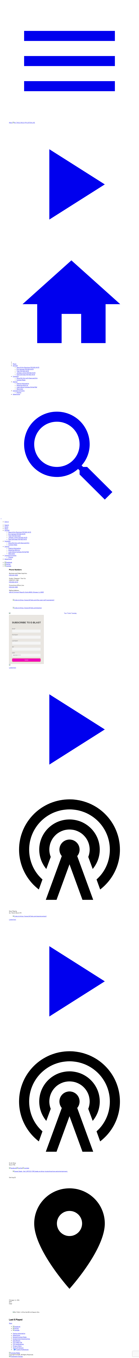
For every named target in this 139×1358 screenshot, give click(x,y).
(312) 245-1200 (13, 575)
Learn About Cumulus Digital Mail (27, 387)
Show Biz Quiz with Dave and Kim (27, 378)
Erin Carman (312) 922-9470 (25, 369)
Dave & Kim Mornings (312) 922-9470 (28, 367)
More (10, 1323)
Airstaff (15, 365)
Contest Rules (21, 380)
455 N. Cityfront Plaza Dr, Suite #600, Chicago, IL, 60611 (26, 592)
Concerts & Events (19, 390)
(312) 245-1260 (13, 587)
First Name (15, 634)
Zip (13, 647)
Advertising (16, 394)
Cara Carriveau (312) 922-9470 (26, 374)
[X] (7, 564)
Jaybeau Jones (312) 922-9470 (26, 373)
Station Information (23, 383)
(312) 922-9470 (13, 582)
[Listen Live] (69, 728)
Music (14, 364)
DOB (13, 653)
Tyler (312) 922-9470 (23, 371)
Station (15, 382)
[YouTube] (8, 566)
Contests (16, 376)
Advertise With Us (22, 385)
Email (13, 628)
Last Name (15, 641)
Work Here (20, 389)
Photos (19, 392)
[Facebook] (8, 562)
